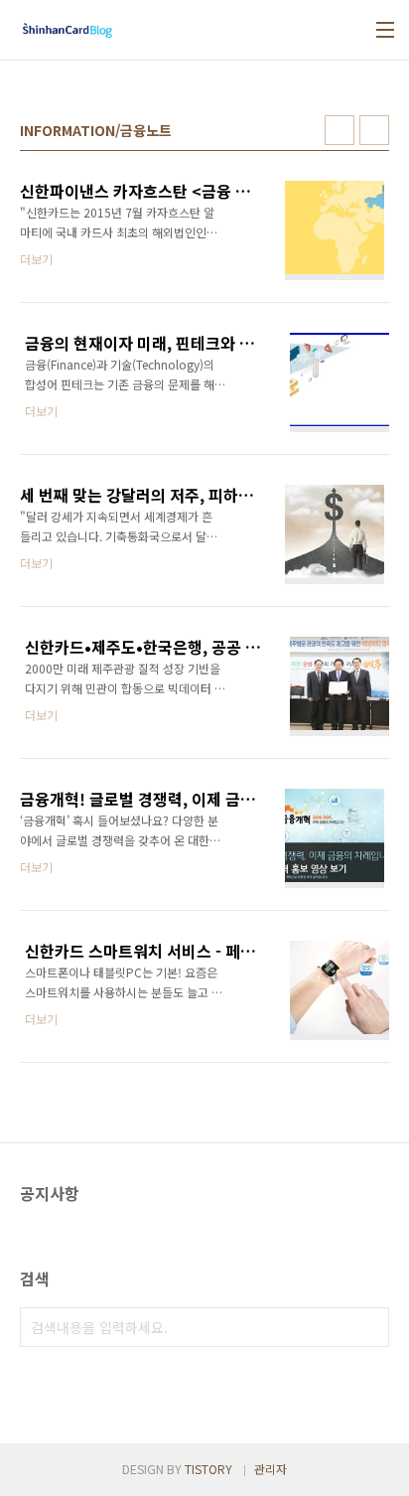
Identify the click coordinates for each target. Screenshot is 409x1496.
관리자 (270, 1468)
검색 (369, 1327)
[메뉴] (385, 30)
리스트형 (374, 130)
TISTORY (208, 1468)
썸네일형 (339, 130)
